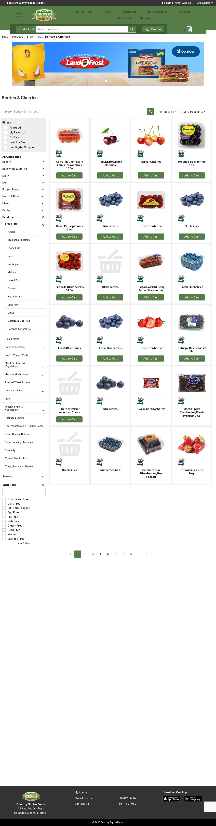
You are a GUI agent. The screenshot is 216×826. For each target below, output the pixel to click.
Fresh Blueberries (192, 287)
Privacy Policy (127, 798)
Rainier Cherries (151, 161)
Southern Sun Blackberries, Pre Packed (151, 473)
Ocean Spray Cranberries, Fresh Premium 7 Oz (192, 412)
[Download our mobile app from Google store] (193, 798)
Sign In (167, 3)
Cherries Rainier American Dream (69, 410)
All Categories (11, 156)
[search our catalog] (132, 29)
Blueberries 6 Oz (110, 470)
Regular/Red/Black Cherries (110, 163)
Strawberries (110, 287)
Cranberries (69, 470)
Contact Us (81, 803)
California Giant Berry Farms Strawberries (151, 288)
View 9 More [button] (24, 543)
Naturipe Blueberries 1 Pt (192, 349)
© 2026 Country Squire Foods (108, 822)
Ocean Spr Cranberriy (151, 409)
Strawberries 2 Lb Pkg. (192, 471)
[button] (31, 3)
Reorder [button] (156, 29)
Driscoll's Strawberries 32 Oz (70, 288)
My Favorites (203, 3)
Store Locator (83, 798)
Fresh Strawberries (151, 226)
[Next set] (146, 554)
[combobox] (26, 29)
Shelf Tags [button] (9, 484)
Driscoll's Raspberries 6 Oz (69, 227)
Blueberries (110, 226)
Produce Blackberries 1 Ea (191, 163)
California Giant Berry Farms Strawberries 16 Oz (69, 165)
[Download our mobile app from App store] (171, 798)
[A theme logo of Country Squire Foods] (44, 15)
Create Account (184, 3)
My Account (82, 792)
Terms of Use (127, 803)
